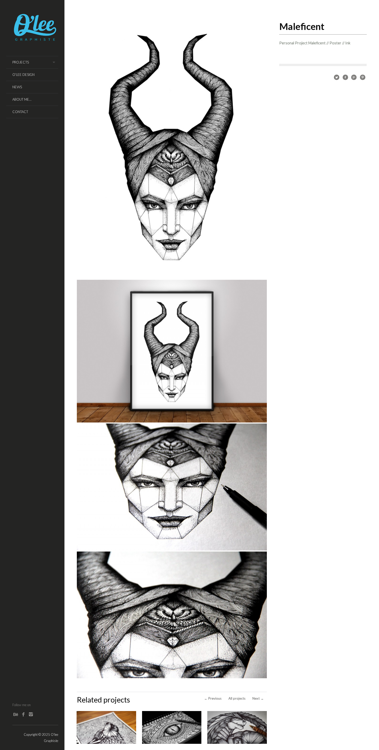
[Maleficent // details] (172, 549)
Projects (20, 62)
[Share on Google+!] (354, 77)
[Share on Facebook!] (345, 77)
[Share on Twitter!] (337, 77)
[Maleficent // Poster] (172, 421)
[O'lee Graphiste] (35, 39)
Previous (212, 698)
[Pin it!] (363, 77)
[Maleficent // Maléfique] (172, 277)
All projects (236, 698)
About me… (21, 99)
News (17, 87)
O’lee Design (23, 75)
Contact (20, 112)
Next (258, 698)
